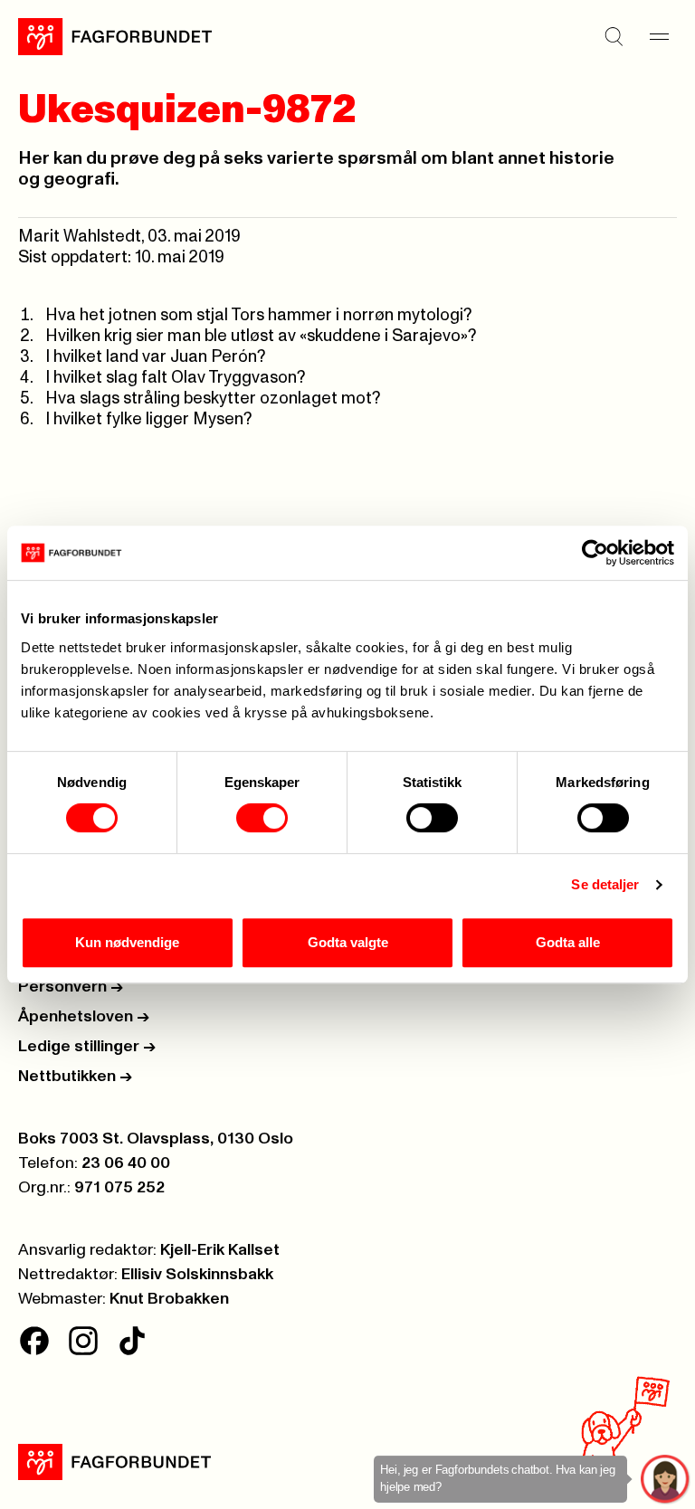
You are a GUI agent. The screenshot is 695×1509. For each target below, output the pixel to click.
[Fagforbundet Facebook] (34, 1340)
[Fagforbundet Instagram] (83, 1340)
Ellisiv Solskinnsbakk (197, 1275)
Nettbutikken (75, 1076)
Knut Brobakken (169, 1299)
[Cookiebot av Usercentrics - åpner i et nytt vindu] (595, 552)
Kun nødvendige (127, 942)
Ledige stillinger (87, 1047)
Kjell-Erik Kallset (220, 1250)
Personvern (70, 987)
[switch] (262, 817)
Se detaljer (605, 884)
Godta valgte (348, 942)
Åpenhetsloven (83, 1017)
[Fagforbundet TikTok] (132, 1340)
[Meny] (659, 36)
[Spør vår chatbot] (665, 1479)
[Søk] (613, 36)
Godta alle (568, 942)
